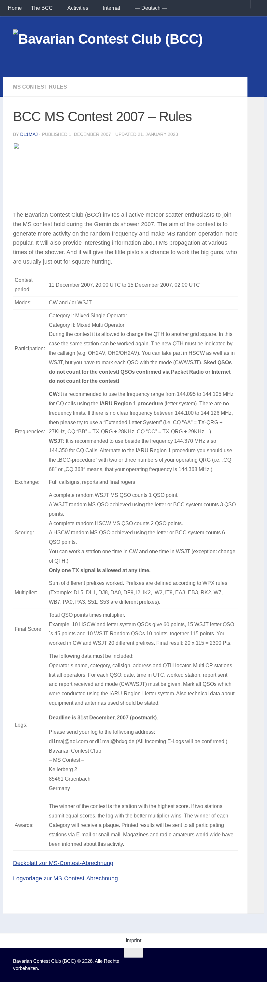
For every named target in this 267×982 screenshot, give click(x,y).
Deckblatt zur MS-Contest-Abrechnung (63, 863)
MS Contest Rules (40, 87)
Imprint (133, 940)
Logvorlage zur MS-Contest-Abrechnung (65, 878)
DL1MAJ (29, 134)
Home (15, 8)
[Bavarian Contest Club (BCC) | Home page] (108, 46)
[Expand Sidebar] (255, 87)
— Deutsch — (151, 8)
